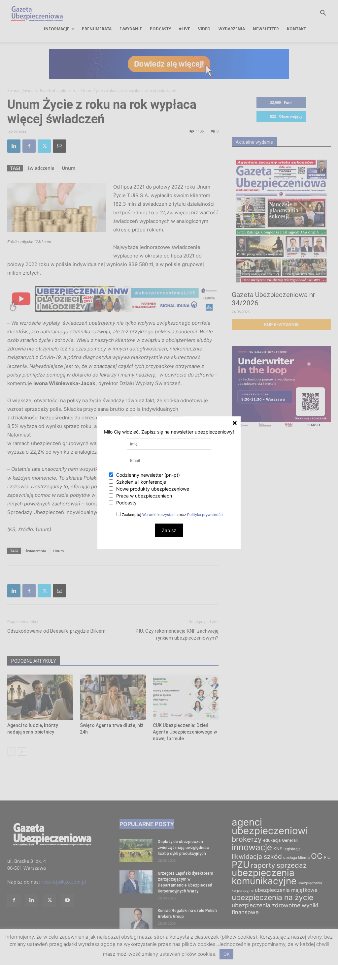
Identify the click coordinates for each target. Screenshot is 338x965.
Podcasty (126, 502)
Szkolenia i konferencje (140, 482)
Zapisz (169, 530)
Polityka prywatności (205, 514)
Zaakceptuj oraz (172, 514)
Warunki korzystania (160, 514)
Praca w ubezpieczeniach (143, 495)
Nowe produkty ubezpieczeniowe (152, 489)
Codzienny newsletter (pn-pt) (147, 475)
